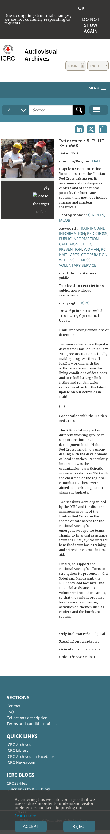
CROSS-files (17, 783)
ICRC (85, 302)
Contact (13, 705)
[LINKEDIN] (79, 129)
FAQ (10, 711)
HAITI (96, 160)
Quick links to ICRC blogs (29, 789)
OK (81, 8)
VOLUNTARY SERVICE (77, 265)
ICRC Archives (19, 744)
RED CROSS (97, 233)
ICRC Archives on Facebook (30, 756)
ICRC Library (18, 750)
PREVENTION (70, 249)
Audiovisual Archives (41, 54)
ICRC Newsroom (21, 762)
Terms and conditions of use (32, 723)
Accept (30, 826)
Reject (79, 826)
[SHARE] (103, 129)
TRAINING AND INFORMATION (82, 231)
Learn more (25, 816)
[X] (91, 129)
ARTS (74, 254)
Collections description (27, 717)
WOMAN (91, 249)
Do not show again (90, 25)
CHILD (85, 244)
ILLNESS (83, 259)
